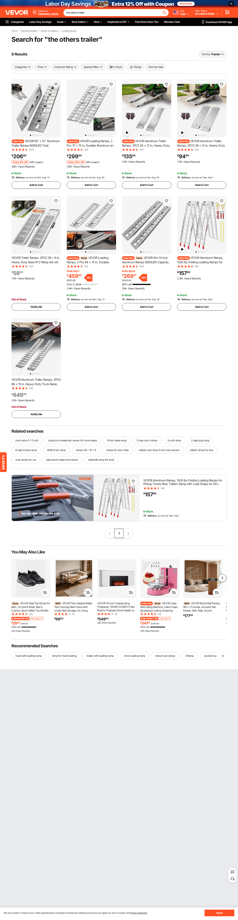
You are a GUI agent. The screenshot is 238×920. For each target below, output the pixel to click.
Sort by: (206, 54)
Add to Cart (36, 184)
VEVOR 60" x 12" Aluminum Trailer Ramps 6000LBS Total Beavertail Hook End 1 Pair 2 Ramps (36, 145)
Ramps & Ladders (49, 31)
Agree (219, 912)
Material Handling (29, 31)
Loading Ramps (69, 31)
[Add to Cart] (45, 592)
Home (14, 31)
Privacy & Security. (138, 912)
